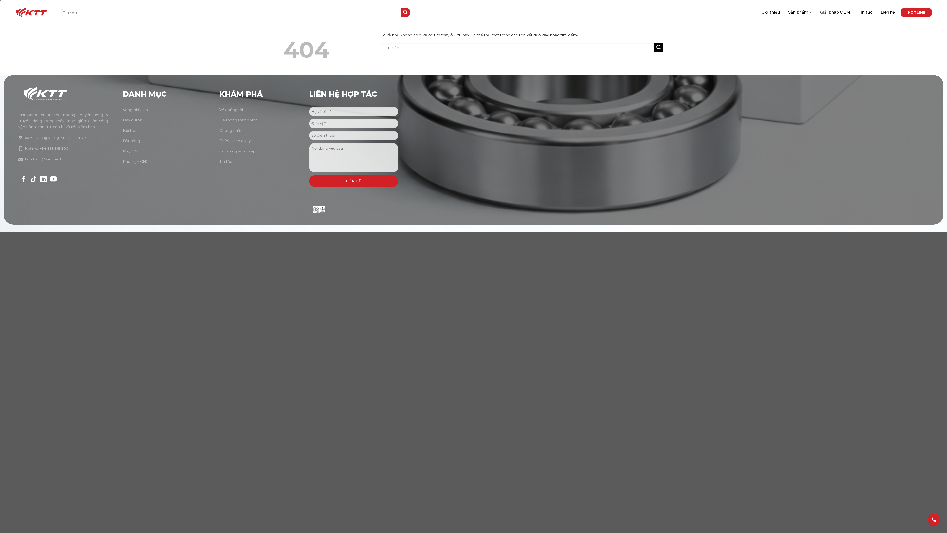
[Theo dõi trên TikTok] (33, 179)
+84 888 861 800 (53, 148)
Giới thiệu (770, 12)
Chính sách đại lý (235, 140)
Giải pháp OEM (835, 12)
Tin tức (865, 12)
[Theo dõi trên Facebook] (23, 179)
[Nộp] (405, 12)
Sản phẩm (798, 12)
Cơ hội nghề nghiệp (237, 151)
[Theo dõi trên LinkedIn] (43, 179)
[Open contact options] (934, 518)
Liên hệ (888, 12)
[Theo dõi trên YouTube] (53, 179)
